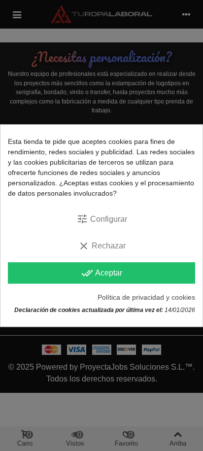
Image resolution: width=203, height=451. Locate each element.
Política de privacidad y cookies (146, 297)
